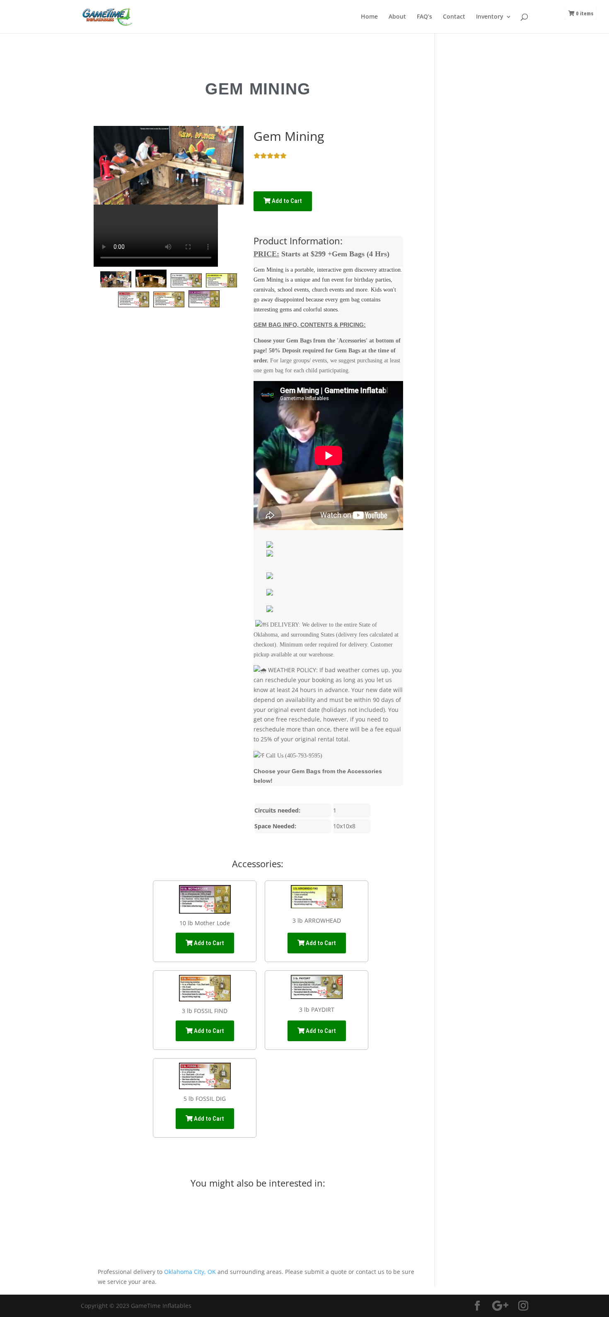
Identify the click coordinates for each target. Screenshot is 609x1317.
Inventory (489, 17)
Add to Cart (286, 201)
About (397, 17)
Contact (454, 17)
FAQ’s (424, 17)
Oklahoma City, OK (190, 1272)
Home (369, 17)
